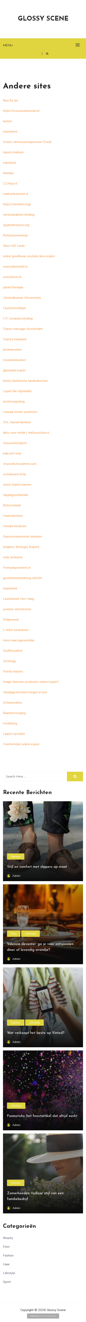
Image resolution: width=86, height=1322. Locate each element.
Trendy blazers (13, 671)
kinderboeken (12, 349)
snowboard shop (14, 474)
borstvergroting (14, 401)
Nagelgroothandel (15, 495)
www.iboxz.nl (12, 277)
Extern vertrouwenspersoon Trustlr (27, 142)
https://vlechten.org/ (17, 204)
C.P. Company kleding (18, 318)
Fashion (16, 856)
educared (9, 163)
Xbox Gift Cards (14, 246)
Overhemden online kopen (21, 744)
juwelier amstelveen (17, 609)
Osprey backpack (15, 339)
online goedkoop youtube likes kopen (29, 256)
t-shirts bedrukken (16, 630)
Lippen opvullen (14, 734)
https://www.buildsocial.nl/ (21, 111)
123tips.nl (10, 183)
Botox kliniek (12, 505)
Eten (14, 933)
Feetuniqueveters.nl (17, 567)
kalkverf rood (12, 453)
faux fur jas (10, 100)
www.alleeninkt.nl (15, 266)
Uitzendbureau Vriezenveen (22, 298)
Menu (8, 45)
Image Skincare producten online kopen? (31, 682)
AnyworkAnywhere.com (19, 464)
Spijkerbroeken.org (16, 225)
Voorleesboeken (14, 360)
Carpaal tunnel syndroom (20, 412)
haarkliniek (10, 588)
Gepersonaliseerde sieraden (22, 536)
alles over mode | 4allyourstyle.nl (26, 432)
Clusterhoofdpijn (14, 308)
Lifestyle (30, 933)
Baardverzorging (14, 713)
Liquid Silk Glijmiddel (17, 391)
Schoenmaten (12, 702)
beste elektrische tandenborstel (25, 381)
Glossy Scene (43, 19)
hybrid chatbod (13, 152)
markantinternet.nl (15, 194)
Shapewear (11, 619)
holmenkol (10, 131)
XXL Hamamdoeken (17, 422)
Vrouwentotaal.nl (15, 443)
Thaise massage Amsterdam (23, 329)
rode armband (12, 557)
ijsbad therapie (13, 287)
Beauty (8, 1238)
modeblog (10, 723)
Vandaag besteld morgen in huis (25, 692)
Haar (6, 1264)
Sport (7, 1282)
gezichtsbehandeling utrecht (22, 578)
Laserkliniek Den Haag (18, 599)
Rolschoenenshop (15, 235)
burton (7, 121)
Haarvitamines (13, 516)
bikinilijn (8, 173)
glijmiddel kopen (14, 370)
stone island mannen (17, 484)
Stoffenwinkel (12, 651)
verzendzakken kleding (18, 214)
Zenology (9, 661)
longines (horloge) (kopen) (21, 547)
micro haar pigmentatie (18, 640)
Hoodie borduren (14, 526)
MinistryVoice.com (48, 1316)
